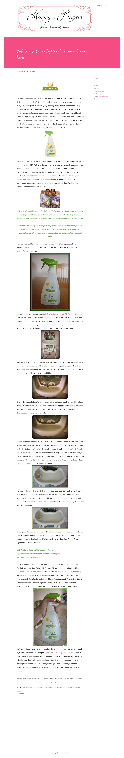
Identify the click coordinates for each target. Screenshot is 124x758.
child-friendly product (26, 179)
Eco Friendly (97, 94)
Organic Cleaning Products (101, 96)
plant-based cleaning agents (49, 553)
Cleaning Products (99, 91)
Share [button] (96, 78)
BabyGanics (21, 161)
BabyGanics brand (27, 575)
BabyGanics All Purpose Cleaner (59, 653)
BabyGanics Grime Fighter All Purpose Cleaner (62, 314)
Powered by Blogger (63, 753)
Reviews (96, 99)
